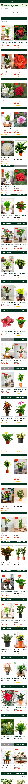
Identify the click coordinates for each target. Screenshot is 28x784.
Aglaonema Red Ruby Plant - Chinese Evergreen (7, 591)
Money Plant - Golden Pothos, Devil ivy (20, 273)
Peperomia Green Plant (20, 678)
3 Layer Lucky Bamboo (20, 534)
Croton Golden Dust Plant (7, 765)
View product (7, 137)
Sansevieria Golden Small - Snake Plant (20, 447)
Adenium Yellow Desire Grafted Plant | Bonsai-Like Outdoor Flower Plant (7, 534)
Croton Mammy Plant (7, 418)
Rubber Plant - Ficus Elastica (20, 360)
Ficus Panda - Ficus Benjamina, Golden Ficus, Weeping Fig (7, 476)
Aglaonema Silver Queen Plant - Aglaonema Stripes (20, 620)
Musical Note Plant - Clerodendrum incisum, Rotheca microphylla (7, 736)
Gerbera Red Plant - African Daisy (20, 331)
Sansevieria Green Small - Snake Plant (7, 649)
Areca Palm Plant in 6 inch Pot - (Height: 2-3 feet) (7, 42)
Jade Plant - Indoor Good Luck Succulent (7, 129)
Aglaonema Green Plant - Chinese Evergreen (20, 158)
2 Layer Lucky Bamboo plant (7, 215)
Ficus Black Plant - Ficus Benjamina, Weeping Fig (20, 389)
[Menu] (2, 5)
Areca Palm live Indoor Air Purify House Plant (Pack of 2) (20, 563)
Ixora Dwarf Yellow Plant (20, 649)
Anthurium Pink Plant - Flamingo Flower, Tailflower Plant (7, 620)
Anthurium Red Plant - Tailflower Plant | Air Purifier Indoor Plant (7, 244)
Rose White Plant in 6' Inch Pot (7, 158)
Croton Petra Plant (6, 563)
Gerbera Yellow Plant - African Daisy (7, 447)
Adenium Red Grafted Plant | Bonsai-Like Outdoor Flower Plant (7, 389)
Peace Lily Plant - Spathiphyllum (7, 71)
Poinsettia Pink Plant (20, 476)
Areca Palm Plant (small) (7, 360)
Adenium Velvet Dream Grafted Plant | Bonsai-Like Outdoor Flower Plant (7, 302)
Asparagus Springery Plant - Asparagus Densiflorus (20, 736)
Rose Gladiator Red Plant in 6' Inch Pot (20, 187)
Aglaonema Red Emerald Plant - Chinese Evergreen (20, 765)
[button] (22, 5)
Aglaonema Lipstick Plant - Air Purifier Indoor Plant (20, 215)
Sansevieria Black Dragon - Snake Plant (20, 707)
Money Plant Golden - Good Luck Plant (20, 302)
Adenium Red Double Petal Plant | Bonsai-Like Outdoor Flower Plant (20, 244)
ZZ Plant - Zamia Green (20, 505)
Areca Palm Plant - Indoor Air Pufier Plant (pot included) (7, 187)
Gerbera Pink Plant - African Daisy (20, 418)
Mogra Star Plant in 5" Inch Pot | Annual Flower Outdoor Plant (7, 100)
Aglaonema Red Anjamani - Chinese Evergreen (7, 331)
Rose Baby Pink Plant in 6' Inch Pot (20, 129)
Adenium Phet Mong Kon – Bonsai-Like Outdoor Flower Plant (7, 707)
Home (2, 8)
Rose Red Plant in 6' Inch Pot (20, 100)
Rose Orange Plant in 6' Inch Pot (20, 71)
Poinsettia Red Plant (7, 505)
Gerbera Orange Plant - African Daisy (20, 591)
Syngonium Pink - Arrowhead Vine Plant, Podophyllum (7, 678)
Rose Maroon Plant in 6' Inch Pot (20, 42)
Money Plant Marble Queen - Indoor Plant (7, 273)
